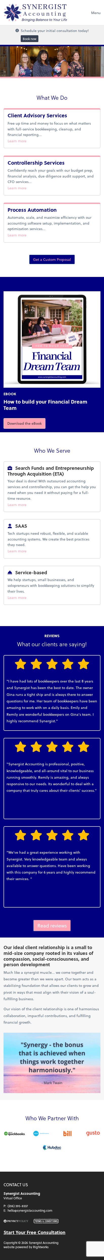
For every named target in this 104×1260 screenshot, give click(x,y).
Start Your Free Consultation (34, 1232)
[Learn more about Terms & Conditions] (46, 1221)
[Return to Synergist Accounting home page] (35, 13)
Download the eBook (26, 423)
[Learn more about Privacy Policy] (16, 1221)
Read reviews (52, 925)
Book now (29, 39)
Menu (95, 12)
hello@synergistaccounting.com (30, 1210)
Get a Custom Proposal (52, 259)
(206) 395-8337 (18, 1206)
